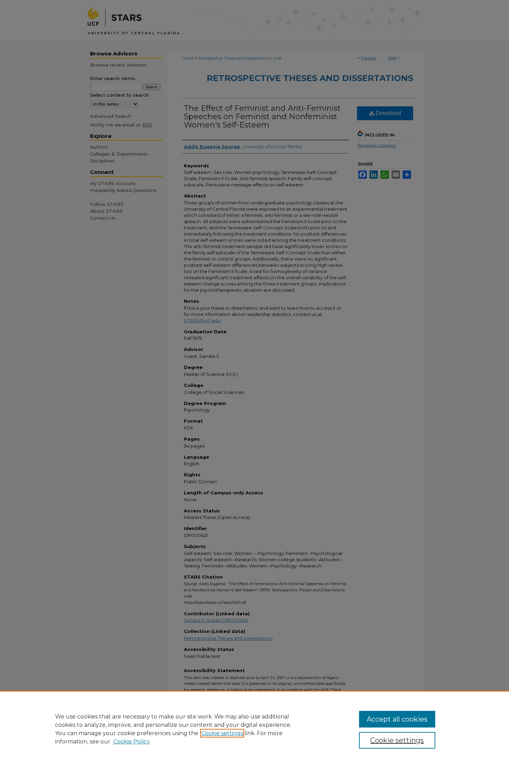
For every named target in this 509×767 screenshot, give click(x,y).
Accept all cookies (397, 719)
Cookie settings (222, 733)
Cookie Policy (131, 741)
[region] (254, 729)
